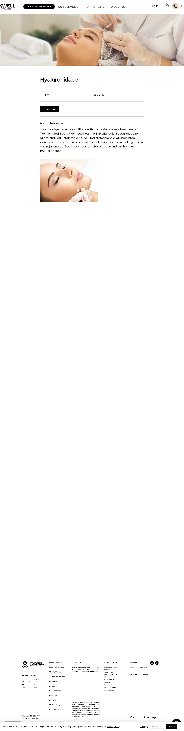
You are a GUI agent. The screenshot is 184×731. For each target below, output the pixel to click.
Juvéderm (87, 702)
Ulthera (79, 712)
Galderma (95, 708)
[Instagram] (157, 663)
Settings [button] (144, 726)
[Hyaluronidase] (69, 180)
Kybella (97, 702)
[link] (49, 109)
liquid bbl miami (136, 679)
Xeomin (88, 712)
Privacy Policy (113, 726)
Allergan (75, 706)
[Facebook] (152, 663)
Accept (171, 726)
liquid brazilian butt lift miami (141, 702)
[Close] (180, 726)
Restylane (86, 706)
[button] (94, 7)
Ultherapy (76, 710)
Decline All (157, 726)
